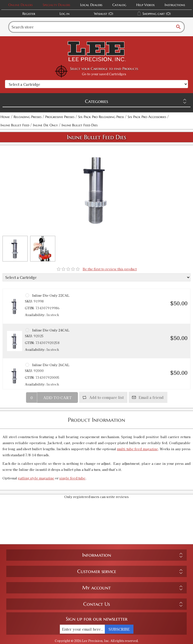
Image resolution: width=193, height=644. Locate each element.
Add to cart (57, 397)
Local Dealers (91, 5)
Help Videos (145, 5)
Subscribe (119, 629)
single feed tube (72, 478)
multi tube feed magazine (137, 448)
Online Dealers (20, 5)
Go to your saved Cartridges (104, 73)
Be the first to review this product (110, 269)
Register (28, 13)
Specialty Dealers (56, 5)
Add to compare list (106, 397)
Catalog (119, 5)
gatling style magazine (36, 478)
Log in (65, 13)
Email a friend (151, 397)
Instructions (175, 5)
